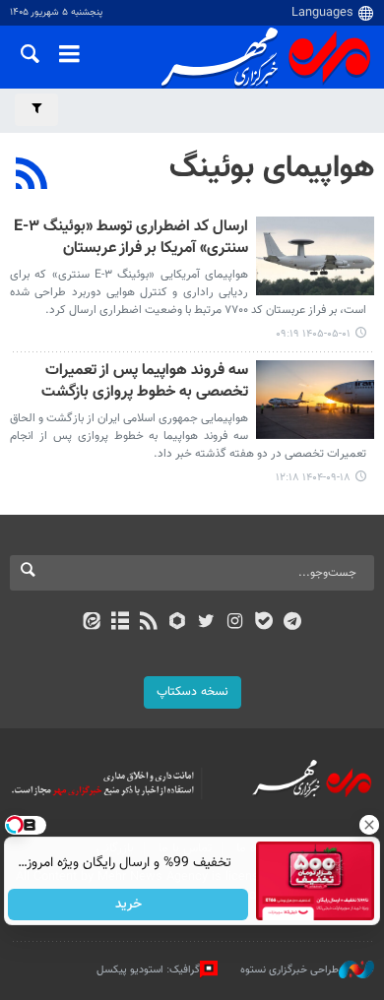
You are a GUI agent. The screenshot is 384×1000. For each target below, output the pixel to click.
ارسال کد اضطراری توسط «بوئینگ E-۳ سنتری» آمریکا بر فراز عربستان (131, 239)
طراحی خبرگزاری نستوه (289, 970)
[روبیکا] (177, 623)
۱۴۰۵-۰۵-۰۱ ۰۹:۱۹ (313, 334)
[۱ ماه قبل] (315, 256)
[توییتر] (206, 623)
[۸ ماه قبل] (315, 399)
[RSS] (32, 176)
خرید (128, 904)
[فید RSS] (149, 623)
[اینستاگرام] (235, 623)
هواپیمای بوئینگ (271, 168)
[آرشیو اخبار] (119, 623)
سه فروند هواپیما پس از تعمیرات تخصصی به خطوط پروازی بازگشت (144, 382)
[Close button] (369, 825)
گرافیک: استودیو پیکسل (148, 970)
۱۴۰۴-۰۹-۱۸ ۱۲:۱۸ (313, 477)
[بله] (263, 623)
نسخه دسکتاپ (192, 692)
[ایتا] (91, 623)
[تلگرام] (293, 623)
